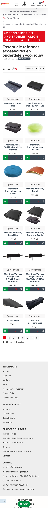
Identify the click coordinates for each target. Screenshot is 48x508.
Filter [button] (25, 504)
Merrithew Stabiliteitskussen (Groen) (35, 147)
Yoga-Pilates (13, 18)
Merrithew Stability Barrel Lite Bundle (35, 233)
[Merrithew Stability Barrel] (35, 171)
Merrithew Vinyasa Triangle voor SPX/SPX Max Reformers (13, 278)
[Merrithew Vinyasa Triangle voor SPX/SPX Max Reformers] (13, 256)
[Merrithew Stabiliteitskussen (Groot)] (13, 171)
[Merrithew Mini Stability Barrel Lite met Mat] (13, 127)
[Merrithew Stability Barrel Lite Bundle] (35, 215)
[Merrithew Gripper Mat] (13, 86)
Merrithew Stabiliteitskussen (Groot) (13, 191)
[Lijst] (8, 68)
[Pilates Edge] (13, 303)
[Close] (4, 501)
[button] (5, 113)
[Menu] (16, 4)
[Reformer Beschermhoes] (35, 303)
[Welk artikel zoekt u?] (33, 4)
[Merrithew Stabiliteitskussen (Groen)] (35, 127)
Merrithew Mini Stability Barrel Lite (35, 104)
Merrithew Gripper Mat (13, 104)
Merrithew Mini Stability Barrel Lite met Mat (13, 147)
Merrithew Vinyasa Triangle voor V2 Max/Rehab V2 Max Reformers (35, 278)
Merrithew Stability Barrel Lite (13, 233)
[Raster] (4, 68)
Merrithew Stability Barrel (35, 189)
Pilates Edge (13, 320)
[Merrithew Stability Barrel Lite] (13, 215)
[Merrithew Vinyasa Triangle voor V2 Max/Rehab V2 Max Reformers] (35, 256)
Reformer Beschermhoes (35, 321)
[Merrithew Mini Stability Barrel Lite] (35, 86)
